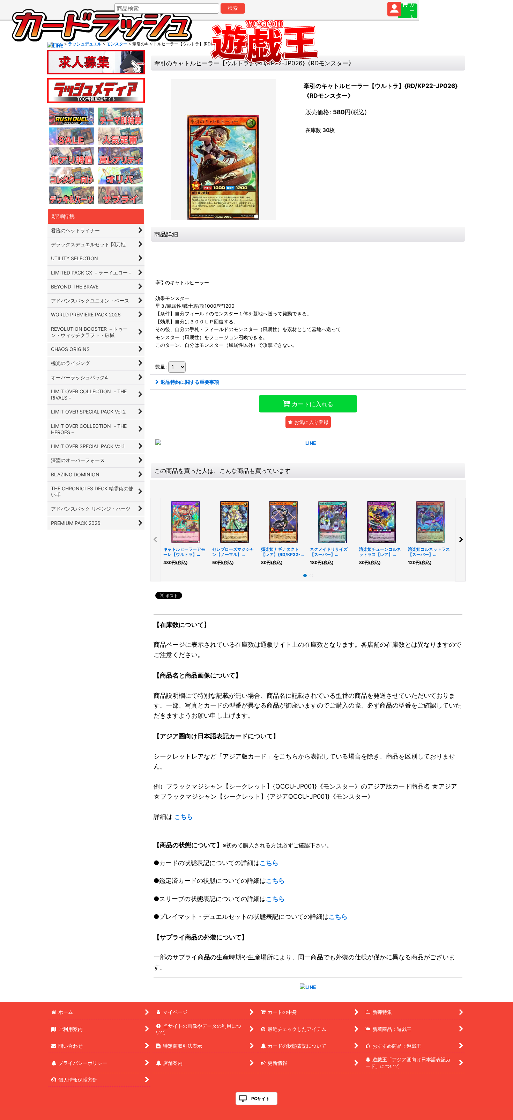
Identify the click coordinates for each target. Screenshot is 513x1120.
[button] (308, 422)
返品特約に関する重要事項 (190, 382)
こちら (183, 816)
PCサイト (260, 1098)
